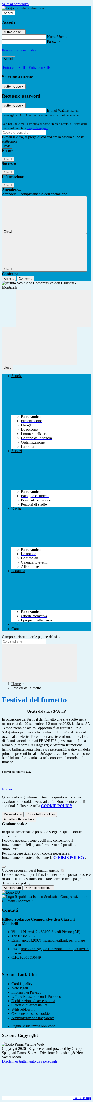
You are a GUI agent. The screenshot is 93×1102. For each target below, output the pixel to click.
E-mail (52, 110)
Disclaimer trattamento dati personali (29, 1061)
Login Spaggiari (37, 128)
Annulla (9, 278)
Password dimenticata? (19, 50)
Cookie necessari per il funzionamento (31, 870)
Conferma (25, 278)
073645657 (26, 936)
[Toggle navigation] (39, 346)
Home (16, 684)
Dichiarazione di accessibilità (33, 1001)
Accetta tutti (19, 819)
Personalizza (13, 814)
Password (54, 42)
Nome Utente (57, 37)
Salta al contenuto (15, 4)
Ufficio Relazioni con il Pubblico (36, 997)
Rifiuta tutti (40, 814)
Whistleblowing (23, 1009)
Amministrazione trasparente (32, 1018)
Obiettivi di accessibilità (29, 1005)
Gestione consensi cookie (30, 1014)
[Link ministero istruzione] (23, 8)
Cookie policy (22, 984)
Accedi (8, 13)
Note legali (19, 988)
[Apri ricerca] (53, 308)
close (7, 367)
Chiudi (8, 159)
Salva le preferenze (39, 888)
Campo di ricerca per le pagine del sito (31, 637)
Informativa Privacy (26, 992)
